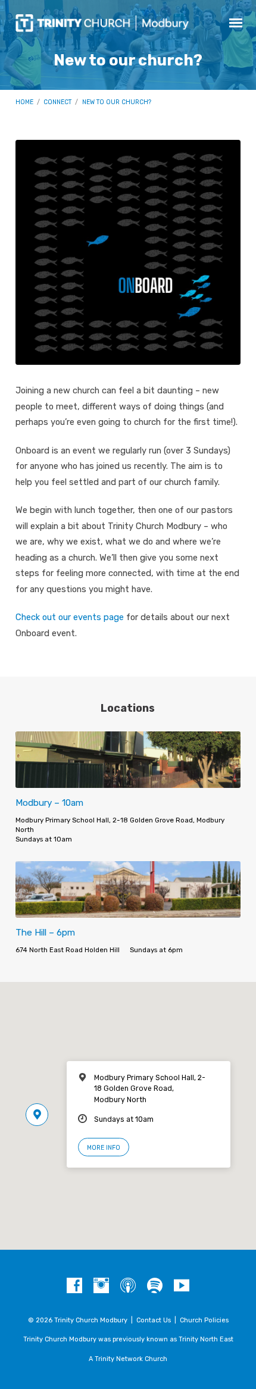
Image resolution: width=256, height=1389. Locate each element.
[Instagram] (101, 1286)
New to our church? (116, 102)
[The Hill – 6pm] (128, 910)
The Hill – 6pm (45, 932)
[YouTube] (181, 1286)
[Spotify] (155, 1286)
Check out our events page (69, 617)
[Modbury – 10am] (128, 781)
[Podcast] (128, 1286)
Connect (57, 102)
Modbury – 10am (49, 802)
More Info (103, 1148)
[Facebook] (74, 1286)
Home (24, 102)
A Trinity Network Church (128, 1359)
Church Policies (204, 1320)
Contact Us (153, 1320)
